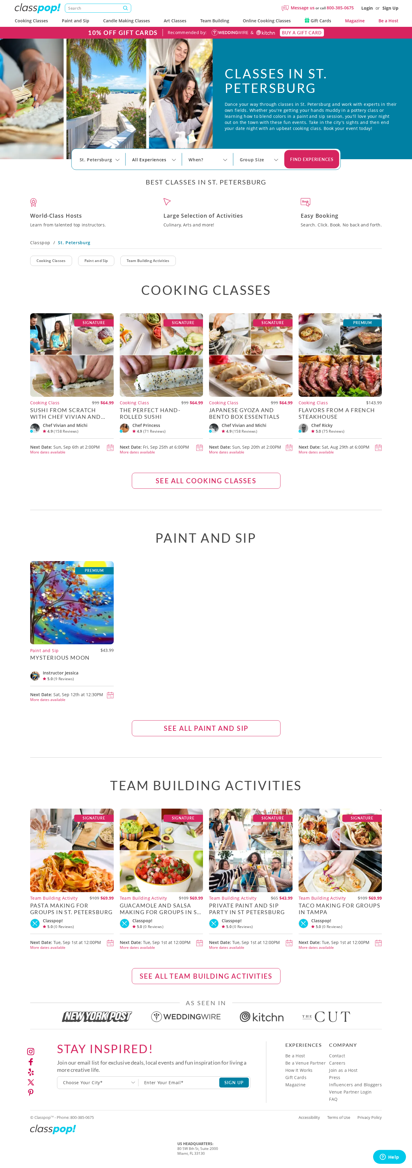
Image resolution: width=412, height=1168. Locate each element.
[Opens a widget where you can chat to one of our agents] (389, 1157)
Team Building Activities (148, 260)
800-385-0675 (340, 8)
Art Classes (175, 21)
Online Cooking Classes (267, 21)
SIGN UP (234, 1082)
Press (334, 1077)
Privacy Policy (369, 1117)
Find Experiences (312, 159)
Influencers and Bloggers (355, 1085)
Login (367, 8)
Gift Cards (320, 21)
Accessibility (309, 1117)
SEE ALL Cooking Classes (206, 480)
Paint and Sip (75, 21)
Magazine (355, 21)
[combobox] (97, 1083)
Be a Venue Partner (305, 1063)
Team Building (214, 21)
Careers (337, 1063)
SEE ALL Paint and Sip (206, 728)
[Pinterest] (30, 1092)
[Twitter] (30, 1082)
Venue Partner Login (350, 1092)
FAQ (333, 1099)
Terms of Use (338, 1117)
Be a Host (388, 21)
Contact (337, 1056)
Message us (303, 8)
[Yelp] (30, 1072)
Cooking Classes (31, 21)
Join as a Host (343, 1070)
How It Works (298, 1070)
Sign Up (390, 8)
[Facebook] (30, 1061)
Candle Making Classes (126, 21)
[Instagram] (30, 1051)
